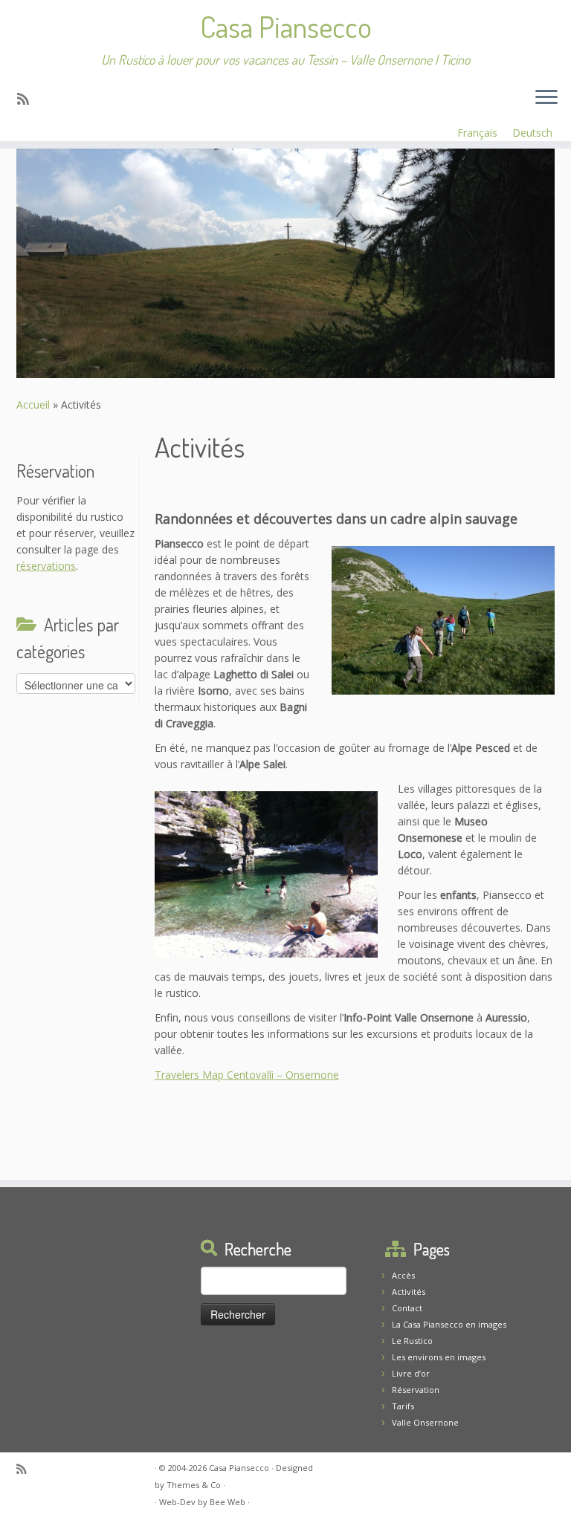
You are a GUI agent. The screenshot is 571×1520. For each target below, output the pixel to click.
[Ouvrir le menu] (546, 98)
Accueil (33, 404)
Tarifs (403, 1406)
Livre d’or (411, 1373)
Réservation (415, 1389)
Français (477, 133)
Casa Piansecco (286, 26)
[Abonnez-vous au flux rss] (28, 99)
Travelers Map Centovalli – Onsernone (247, 1075)
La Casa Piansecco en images (449, 1324)
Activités (408, 1291)
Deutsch (532, 133)
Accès (403, 1275)
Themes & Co (194, 1484)
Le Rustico (412, 1340)
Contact (407, 1307)
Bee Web (227, 1501)
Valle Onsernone (425, 1422)
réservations (46, 566)
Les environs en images (438, 1357)
